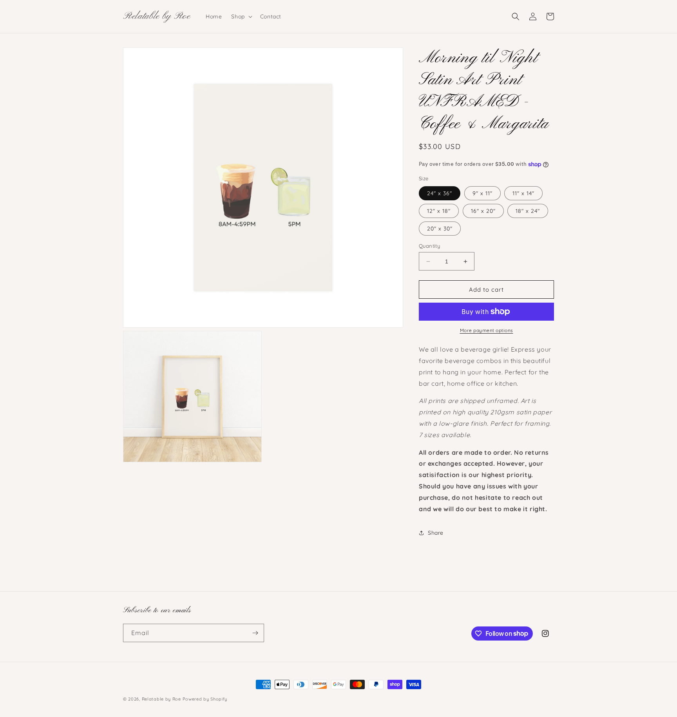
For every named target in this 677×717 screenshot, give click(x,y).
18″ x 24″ (528, 210)
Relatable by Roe (161, 699)
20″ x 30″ (440, 228)
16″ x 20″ (483, 210)
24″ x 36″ (439, 193)
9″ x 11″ (482, 193)
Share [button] (435, 532)
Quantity (429, 246)
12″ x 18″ (439, 210)
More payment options (486, 330)
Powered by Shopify (205, 699)
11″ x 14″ (523, 193)
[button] (240, 16)
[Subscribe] (255, 633)
